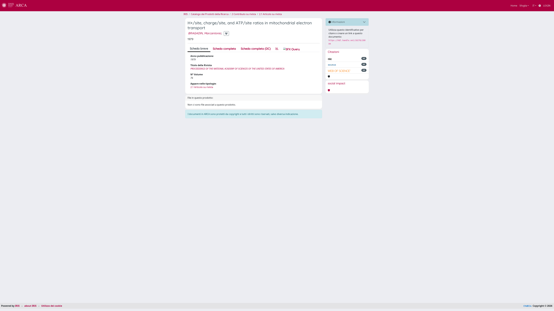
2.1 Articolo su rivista (270, 14)
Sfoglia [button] (523, 5)
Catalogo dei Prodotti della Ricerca (210, 14)
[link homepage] (16, 6)
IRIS (186, 14)
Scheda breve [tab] (199, 48)
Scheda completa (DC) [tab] (256, 48)
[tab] (277, 49)
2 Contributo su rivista (244, 14)
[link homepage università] (34, 6)
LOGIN (546, 5)
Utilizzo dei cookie (51, 305)
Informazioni (338, 21)
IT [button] (534, 5)
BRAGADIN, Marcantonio (204, 33)
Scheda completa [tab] (224, 48)
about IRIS (30, 305)
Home (514, 5)
